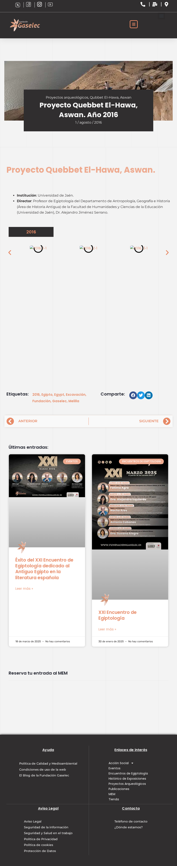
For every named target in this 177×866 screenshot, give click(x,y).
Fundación (41, 401)
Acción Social (119, 763)
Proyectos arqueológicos (67, 97)
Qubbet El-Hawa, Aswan (110, 97)
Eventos (114, 768)
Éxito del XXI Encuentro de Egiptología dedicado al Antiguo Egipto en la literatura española (44, 569)
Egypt (59, 394)
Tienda (114, 799)
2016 (36, 394)
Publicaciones (119, 789)
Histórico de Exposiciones (127, 778)
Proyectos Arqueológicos (127, 784)
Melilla (73, 401)
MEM (112, 794)
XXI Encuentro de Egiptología (117, 615)
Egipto (46, 394)
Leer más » (24, 588)
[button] (161, 15)
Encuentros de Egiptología (128, 773)
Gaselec (59, 401)
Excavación (75, 394)
